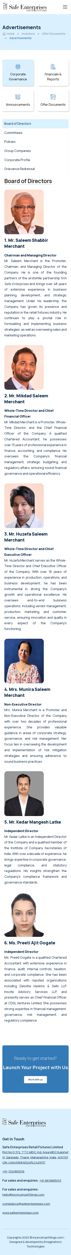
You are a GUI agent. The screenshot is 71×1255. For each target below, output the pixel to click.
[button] (35, 1079)
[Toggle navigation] (65, 7)
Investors (28, 34)
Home (11, 34)
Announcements (18, 104)
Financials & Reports (53, 77)
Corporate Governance (18, 77)
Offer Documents (53, 34)
